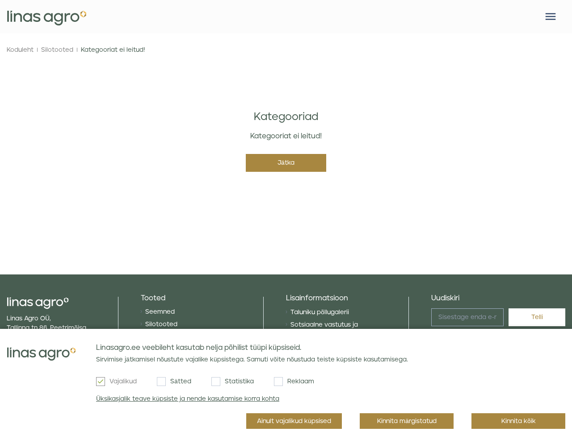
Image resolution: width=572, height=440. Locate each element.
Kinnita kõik (518, 421)
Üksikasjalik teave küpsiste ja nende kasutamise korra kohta (187, 399)
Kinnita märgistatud (407, 421)
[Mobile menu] (550, 16)
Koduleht (20, 50)
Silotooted (57, 50)
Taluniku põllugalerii (319, 312)
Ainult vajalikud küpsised (294, 421)
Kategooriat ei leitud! (113, 50)
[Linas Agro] (47, 17)
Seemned (160, 312)
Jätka (286, 163)
